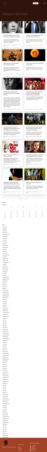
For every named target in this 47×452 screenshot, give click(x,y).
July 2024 (4, 238)
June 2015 (5, 301)
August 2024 (5, 236)
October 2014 (5, 314)
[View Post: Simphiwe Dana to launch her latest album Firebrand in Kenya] (12, 174)
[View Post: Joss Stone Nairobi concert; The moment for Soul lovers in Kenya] (12, 27)
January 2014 (5, 331)
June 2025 (5, 227)
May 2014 (4, 323)
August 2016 (5, 281)
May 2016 (4, 286)
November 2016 (6, 277)
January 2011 (5, 396)
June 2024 (5, 240)
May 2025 (5, 229)
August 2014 (5, 318)
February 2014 (5, 329)
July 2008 (4, 405)
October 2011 (5, 379)
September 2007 (6, 422)
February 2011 (5, 394)
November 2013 (6, 334)
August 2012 (5, 360)
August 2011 (5, 383)
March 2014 (5, 327)
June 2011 (5, 386)
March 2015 (5, 307)
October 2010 (5, 398)
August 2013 (5, 340)
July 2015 (4, 299)
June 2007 (5, 427)
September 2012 (6, 359)
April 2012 (4, 368)
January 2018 (5, 269)
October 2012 (5, 357)
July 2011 (4, 385)
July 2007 (4, 425)
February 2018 (5, 268)
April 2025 (5, 230)
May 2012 (4, 366)
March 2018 (5, 266)
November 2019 (6, 262)
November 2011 (6, 377)
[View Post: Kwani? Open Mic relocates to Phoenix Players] (12, 147)
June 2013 (5, 344)
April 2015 (4, 305)
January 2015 (5, 310)
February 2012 (5, 372)
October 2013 (5, 336)
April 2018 (4, 264)
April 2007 (5, 431)
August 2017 (5, 271)
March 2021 (5, 253)
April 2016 (4, 288)
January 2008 (5, 414)
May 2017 (4, 275)
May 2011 (4, 388)
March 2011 (5, 392)
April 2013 (4, 347)
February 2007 (5, 435)
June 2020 (5, 256)
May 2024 (5, 242)
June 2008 (5, 407)
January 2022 (5, 247)
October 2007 (5, 420)
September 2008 (6, 403)
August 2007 (5, 424)
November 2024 (6, 234)
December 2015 (6, 292)
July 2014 (4, 320)
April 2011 (4, 390)
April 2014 (4, 325)
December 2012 (6, 353)
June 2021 (5, 249)
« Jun (3, 220)
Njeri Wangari (29, 45)
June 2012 (5, 364)
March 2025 (5, 232)
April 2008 (5, 411)
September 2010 (6, 399)
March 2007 (5, 433)
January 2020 (5, 260)
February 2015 (5, 308)
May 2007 (5, 429)
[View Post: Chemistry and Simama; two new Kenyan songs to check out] (34, 27)
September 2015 (6, 295)
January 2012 (5, 373)
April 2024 (5, 243)
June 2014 (5, 321)
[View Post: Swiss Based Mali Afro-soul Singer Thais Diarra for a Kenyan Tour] (34, 147)
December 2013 (6, 333)
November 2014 (6, 312)
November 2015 (6, 294)
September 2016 (6, 279)
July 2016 (4, 282)
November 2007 (6, 418)
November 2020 (6, 255)
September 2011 (6, 381)
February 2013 (5, 351)
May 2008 (5, 409)
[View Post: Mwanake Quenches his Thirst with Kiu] (34, 174)
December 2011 (6, 375)
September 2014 (6, 316)
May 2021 (4, 251)
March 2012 (5, 370)
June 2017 (5, 273)
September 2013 (6, 338)
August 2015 (5, 297)
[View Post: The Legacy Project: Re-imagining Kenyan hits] (34, 55)
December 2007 (6, 416)
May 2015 (4, 303)
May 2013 (4, 346)
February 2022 (5, 245)
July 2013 (4, 342)
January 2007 (5, 437)
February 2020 (5, 258)
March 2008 (5, 412)
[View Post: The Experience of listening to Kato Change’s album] (12, 55)
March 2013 (5, 349)
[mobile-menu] (43, 3)
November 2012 (6, 355)
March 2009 (5, 401)
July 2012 (4, 362)
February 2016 (5, 290)
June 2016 (5, 284)
